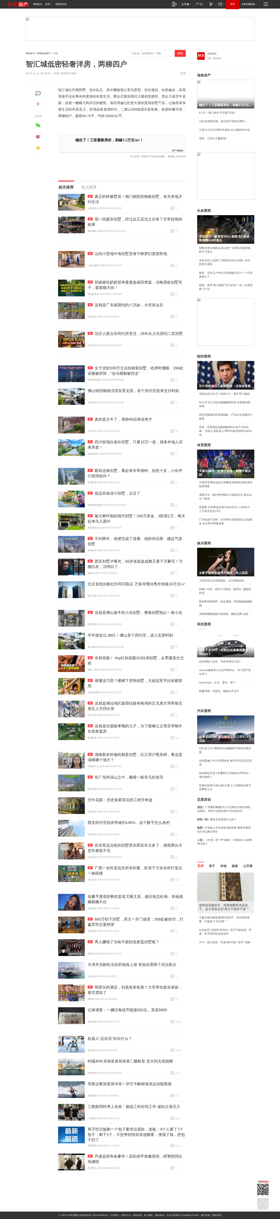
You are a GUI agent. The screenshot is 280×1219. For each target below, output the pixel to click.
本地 (223, 866)
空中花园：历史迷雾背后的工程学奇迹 (120, 800)
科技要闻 (204, 624)
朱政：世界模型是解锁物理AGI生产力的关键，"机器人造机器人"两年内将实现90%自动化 (225, 431)
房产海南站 (177, 150)
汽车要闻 (204, 711)
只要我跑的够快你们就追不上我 (217, 947)
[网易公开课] (186, 4)
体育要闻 (204, 445)
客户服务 (148, 1215)
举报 (183, 73)
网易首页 (37, 4)
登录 (232, 4)
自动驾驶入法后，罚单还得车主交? (220, 661)
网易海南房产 (44, 53)
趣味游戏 (204, 913)
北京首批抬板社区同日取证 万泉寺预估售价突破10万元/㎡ (137, 584)
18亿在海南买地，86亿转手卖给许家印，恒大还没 (225, 121)
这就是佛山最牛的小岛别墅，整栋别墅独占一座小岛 (138, 612)
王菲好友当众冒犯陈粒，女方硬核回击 (221, 580)
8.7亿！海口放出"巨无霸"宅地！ (218, 112)
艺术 (201, 866)
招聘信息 (137, 1215)
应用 (47, 4)
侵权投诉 (216, 1215)
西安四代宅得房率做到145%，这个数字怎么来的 (129, 822)
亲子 (212, 866)
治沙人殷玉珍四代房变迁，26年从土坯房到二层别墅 (139, 333)
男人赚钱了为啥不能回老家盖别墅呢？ (127, 942)
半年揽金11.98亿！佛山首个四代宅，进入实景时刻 (130, 635)
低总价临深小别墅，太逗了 (117, 493)
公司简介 (114, 1215)
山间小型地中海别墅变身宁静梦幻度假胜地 (131, 254)
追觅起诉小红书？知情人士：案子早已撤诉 (224, 393)
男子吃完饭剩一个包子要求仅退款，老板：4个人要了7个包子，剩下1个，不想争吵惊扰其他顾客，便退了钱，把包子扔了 (136, 1134)
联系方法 (125, 1215)
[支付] (211, 4)
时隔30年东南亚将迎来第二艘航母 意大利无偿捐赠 (130, 1061)
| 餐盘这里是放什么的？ (217, 819)
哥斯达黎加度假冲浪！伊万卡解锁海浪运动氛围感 (129, 1084)
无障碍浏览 (61, 4)
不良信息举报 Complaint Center (182, 1215)
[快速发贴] (38, 93)
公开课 (247, 866)
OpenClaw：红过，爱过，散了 (217, 682)
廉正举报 (205, 1215)
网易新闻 (212, 53)
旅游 (235, 866)
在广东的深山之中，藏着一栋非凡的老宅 (129, 777)
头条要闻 (204, 211)
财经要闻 (204, 356)
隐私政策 (159, 1215)
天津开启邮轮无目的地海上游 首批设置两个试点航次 (132, 964)
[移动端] (175, 4)
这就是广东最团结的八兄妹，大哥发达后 (129, 305)
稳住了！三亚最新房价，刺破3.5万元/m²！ (109, 140)
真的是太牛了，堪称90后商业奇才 (123, 419)
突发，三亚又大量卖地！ (213, 138)
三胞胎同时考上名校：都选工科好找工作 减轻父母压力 (134, 1106)
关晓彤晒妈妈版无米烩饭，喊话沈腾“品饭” (224, 613)
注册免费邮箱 (248, 4)
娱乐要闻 (204, 543)
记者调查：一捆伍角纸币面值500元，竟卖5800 (127, 1010)
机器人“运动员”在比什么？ (110, 1038)
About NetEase (100, 1215)
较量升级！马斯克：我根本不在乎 (219, 691)
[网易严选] (200, 4)
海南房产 (204, 75)
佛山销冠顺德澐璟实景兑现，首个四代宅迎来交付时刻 (133, 391)
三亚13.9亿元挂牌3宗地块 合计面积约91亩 (224, 129)
